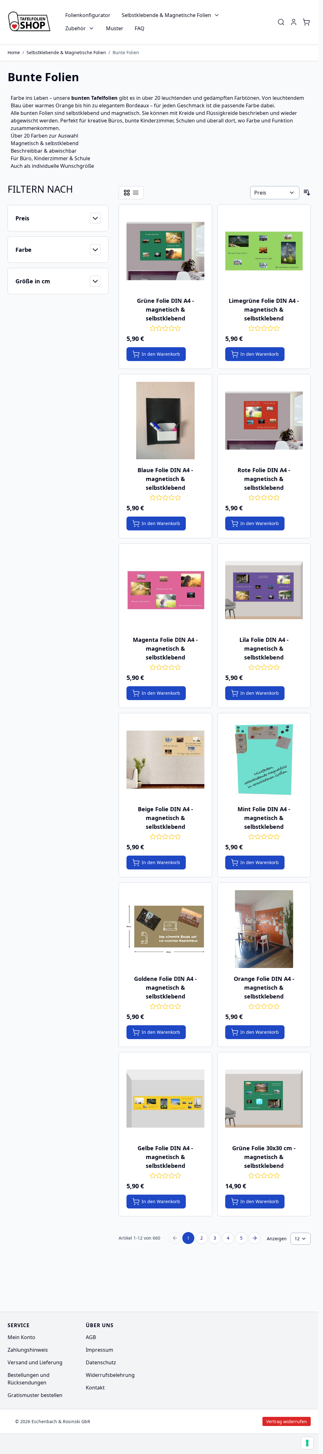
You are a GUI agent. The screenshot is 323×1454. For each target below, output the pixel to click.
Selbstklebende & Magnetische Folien (166, 15)
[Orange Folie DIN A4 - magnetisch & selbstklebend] (264, 929)
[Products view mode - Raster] (127, 192)
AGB (91, 1337)
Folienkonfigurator (87, 15)
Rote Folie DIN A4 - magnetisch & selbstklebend (264, 478)
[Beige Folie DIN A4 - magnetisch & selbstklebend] (165, 760)
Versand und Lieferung (35, 1362)
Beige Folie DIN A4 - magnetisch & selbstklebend (165, 817)
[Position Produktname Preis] (274, 192)
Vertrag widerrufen (233, 1421)
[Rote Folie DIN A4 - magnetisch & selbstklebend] (264, 421)
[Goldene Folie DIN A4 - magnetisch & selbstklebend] (165, 929)
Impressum (99, 1349)
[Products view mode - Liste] (135, 192)
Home (14, 52)
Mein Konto (21, 1337)
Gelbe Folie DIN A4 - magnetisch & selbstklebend (165, 1156)
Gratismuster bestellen (35, 1395)
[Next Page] (255, 1238)
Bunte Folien (126, 52)
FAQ (139, 28)
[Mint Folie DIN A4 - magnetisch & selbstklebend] (264, 760)
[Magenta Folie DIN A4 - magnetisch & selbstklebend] (165, 590)
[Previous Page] (175, 1238)
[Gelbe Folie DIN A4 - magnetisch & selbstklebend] (165, 1099)
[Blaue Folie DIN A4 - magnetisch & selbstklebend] (165, 421)
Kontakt (95, 1387)
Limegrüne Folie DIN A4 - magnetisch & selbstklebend (264, 309)
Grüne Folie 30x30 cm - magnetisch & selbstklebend (264, 1156)
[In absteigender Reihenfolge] (307, 192)
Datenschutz (101, 1362)
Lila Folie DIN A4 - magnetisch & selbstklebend (264, 648)
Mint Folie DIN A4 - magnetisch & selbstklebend (264, 817)
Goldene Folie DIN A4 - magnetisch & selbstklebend (165, 987)
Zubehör (75, 28)
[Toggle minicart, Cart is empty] (306, 22)
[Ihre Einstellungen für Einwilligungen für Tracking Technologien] (307, 1443)
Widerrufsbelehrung (110, 1375)
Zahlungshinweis (28, 1349)
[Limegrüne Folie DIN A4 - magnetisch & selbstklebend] (264, 251)
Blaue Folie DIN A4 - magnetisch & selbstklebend (165, 478)
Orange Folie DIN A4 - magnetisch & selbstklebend (264, 987)
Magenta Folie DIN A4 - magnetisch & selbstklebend (165, 648)
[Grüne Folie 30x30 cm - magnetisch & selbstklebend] (264, 1099)
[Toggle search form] (281, 22)
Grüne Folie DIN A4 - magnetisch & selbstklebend (165, 309)
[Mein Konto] (293, 22)
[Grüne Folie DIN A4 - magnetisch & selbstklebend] (165, 251)
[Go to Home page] (31, 22)
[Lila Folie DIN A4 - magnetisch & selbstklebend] (264, 590)
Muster (114, 28)
